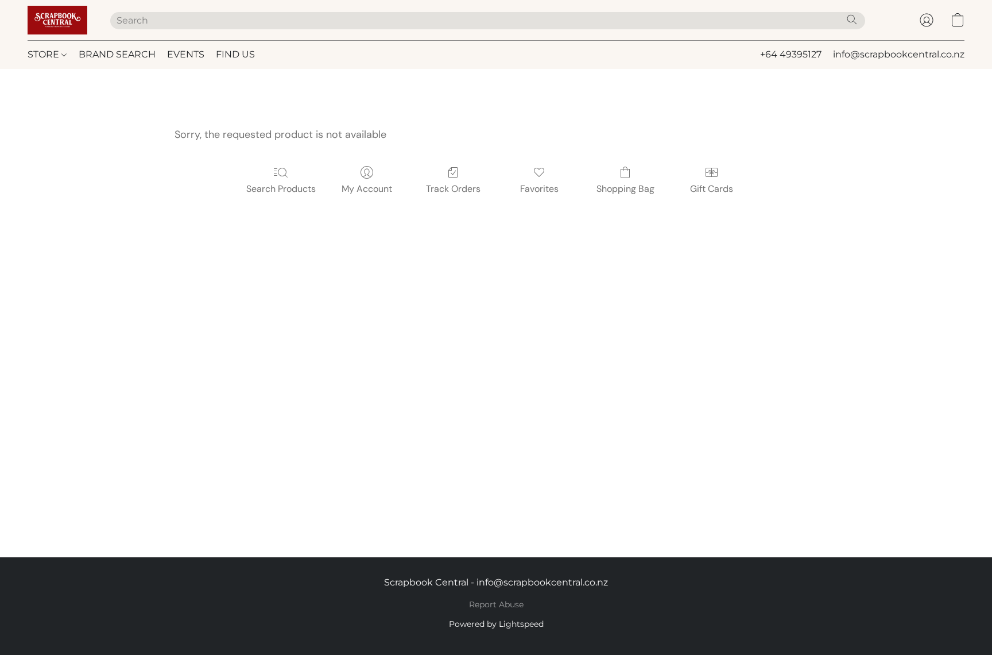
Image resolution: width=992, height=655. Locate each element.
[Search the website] (852, 19)
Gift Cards (711, 189)
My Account (367, 189)
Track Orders (453, 189)
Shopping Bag (625, 189)
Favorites (539, 189)
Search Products (281, 189)
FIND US (235, 54)
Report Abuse (496, 604)
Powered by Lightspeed (496, 624)
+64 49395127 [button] (791, 54)
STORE (44, 54)
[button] (57, 20)
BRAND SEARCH (117, 54)
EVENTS (185, 54)
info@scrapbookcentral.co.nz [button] (898, 54)
